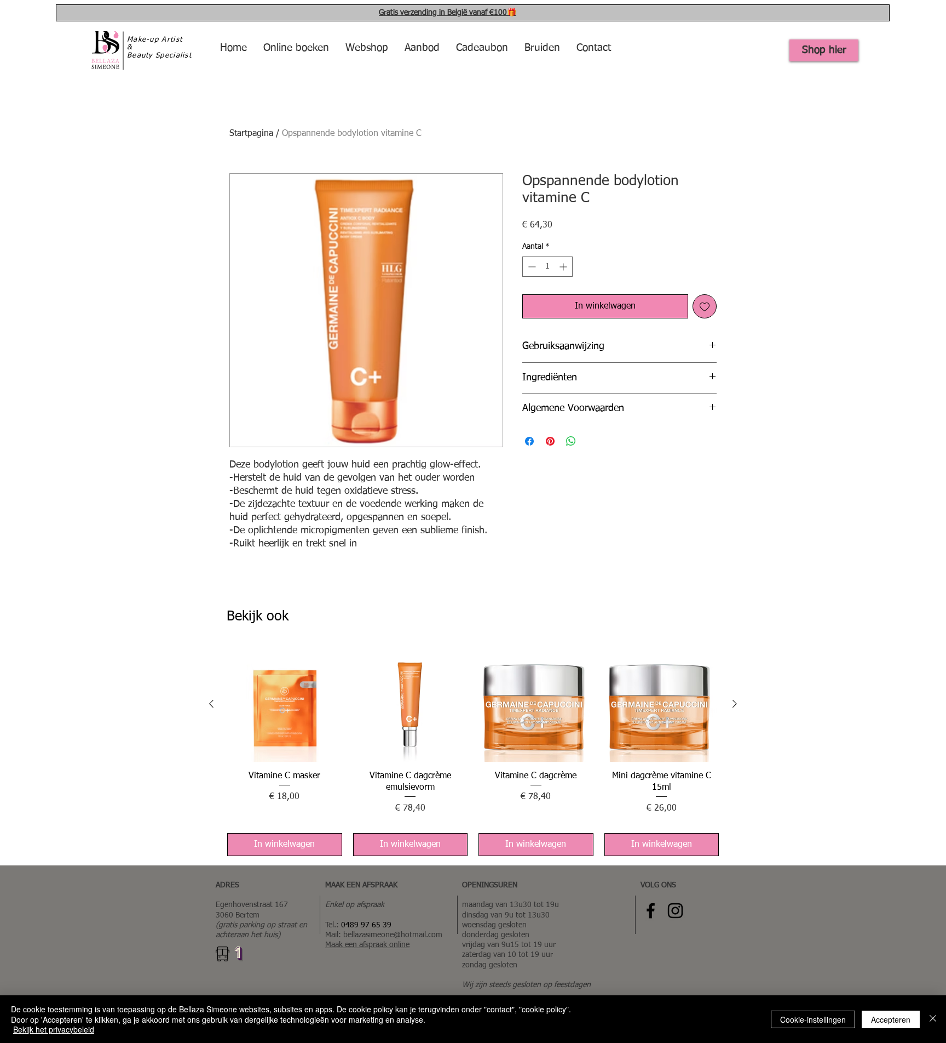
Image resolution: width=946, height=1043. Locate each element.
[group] (473, 751)
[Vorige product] (211, 703)
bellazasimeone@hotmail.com (392, 935)
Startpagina (251, 133)
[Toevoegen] (705, 306)
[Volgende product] (734, 703)
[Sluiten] (932, 1019)
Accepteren (890, 1019)
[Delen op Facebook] (529, 441)
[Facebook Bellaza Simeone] (651, 910)
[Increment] (564, 266)
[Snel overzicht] (284, 704)
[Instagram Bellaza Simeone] (675, 910)
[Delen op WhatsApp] (571, 441)
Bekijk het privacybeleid (53, 1029)
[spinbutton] (547, 266)
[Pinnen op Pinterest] (550, 441)
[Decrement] (531, 266)
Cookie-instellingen (813, 1019)
